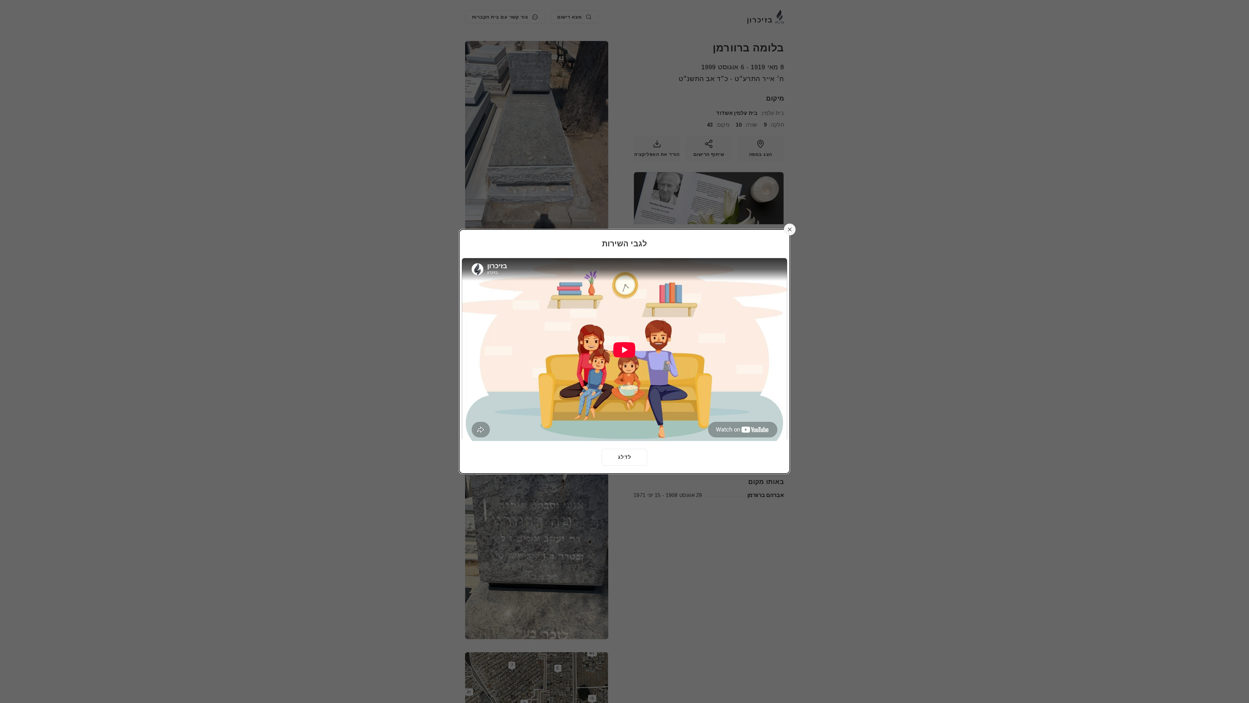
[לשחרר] (790, 229)
